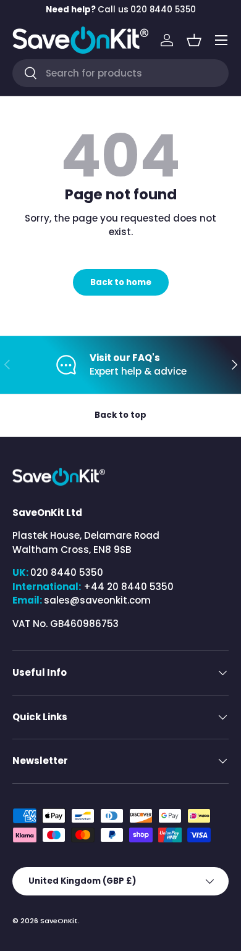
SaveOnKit (59, 921)
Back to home (120, 282)
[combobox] (120, 73)
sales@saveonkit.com (97, 600)
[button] (194, 40)
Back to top (120, 415)
